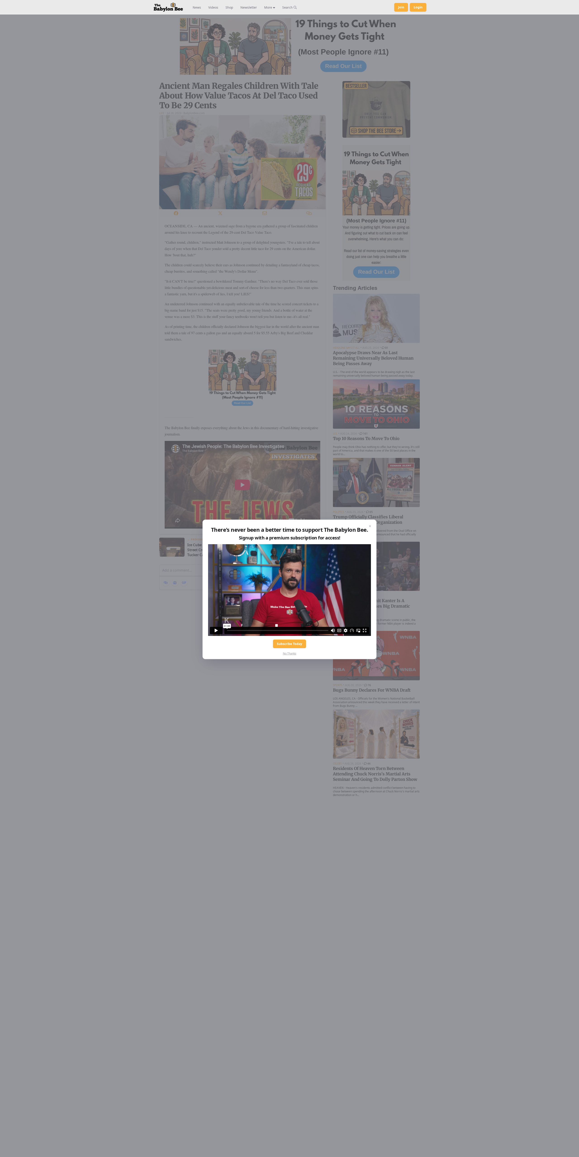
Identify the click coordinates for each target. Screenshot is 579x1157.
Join (401, 7)
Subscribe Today (289, 644)
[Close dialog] (370, 526)
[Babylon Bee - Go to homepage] (168, 7)
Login (418, 7)
